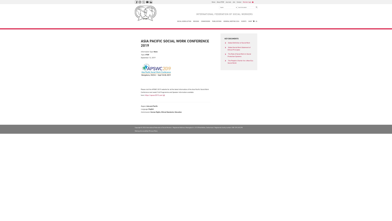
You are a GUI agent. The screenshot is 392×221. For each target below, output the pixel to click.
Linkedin (151, 2)
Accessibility (144, 131)
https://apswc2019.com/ (154, 95)
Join (234, 2)
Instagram (139, 2)
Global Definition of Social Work (239, 43)
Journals (228, 2)
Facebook (136, 2)
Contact (239, 2)
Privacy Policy (153, 131)
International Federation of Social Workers (147, 13)
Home (213, 2)
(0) (256, 21)
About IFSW (220, 2)
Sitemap (137, 131)
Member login (247, 2)
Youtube (147, 2)
